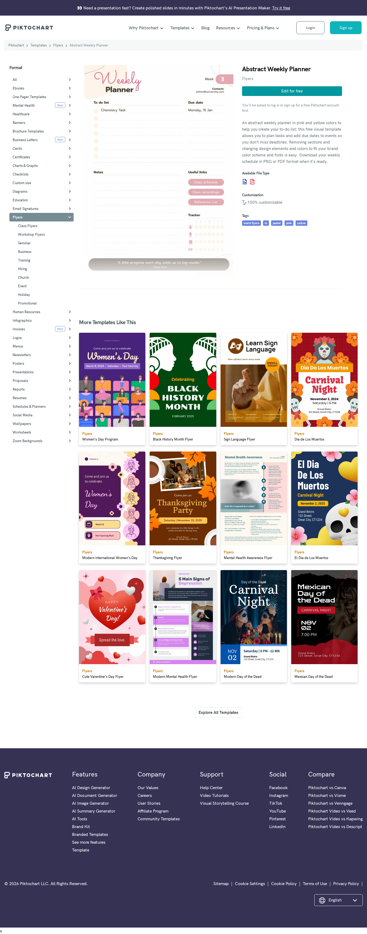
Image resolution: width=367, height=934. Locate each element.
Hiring (22, 269)
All (15, 79)
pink (289, 223)
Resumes (20, 398)
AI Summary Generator (93, 811)
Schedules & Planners (29, 406)
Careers (145, 795)
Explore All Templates (218, 712)
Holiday (24, 294)
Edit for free (292, 91)
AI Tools (79, 818)
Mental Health (24, 105)
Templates (179, 27)
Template (80, 850)
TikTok (275, 803)
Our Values (148, 787)
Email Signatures (25, 208)
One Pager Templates (29, 97)
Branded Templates (90, 834)
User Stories (149, 803)
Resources (225, 27)
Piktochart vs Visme (327, 795)
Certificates (21, 157)
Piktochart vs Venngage (330, 803)
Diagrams (20, 191)
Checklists (20, 174)
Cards (17, 148)
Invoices (19, 329)
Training (24, 260)
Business (24, 251)
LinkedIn (277, 826)
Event (22, 286)
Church (23, 277)
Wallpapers (22, 423)
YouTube (277, 811)
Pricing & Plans (260, 27)
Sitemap (221, 883)
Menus (18, 346)
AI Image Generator (90, 803)
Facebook (278, 787)
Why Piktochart (144, 27)
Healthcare (21, 114)
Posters (18, 363)
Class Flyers (27, 226)
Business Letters (25, 140)
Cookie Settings (250, 883)
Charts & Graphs (25, 165)
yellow (301, 223)
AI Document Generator (94, 795)
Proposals (20, 380)
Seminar (24, 243)
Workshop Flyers (31, 234)
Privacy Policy (346, 883)
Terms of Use (315, 883)
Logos (17, 337)
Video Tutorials (214, 795)
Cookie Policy (284, 883)
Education (20, 200)
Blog (205, 27)
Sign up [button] (346, 27)
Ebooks (18, 88)
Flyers (58, 45)
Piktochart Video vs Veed (332, 811)
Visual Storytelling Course (224, 803)
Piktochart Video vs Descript (335, 826)
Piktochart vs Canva (327, 787)
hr (266, 223)
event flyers (251, 223)
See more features (88, 842)
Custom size (22, 183)
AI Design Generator (91, 787)
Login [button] (310, 27)
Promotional (27, 303)
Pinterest (277, 818)
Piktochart (16, 45)
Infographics (22, 320)
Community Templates (159, 818)
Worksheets (22, 432)
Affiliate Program (153, 811)
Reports (19, 389)
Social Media (23, 415)
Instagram (278, 795)
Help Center (211, 787)
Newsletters (22, 355)
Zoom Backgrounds (27, 441)
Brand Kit (81, 826)
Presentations (23, 372)
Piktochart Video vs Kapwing (335, 818)
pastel (277, 223)
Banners (19, 122)
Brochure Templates (28, 131)
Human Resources (26, 312)
